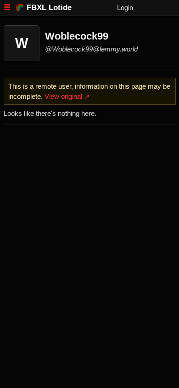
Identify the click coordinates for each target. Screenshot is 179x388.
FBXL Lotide (49, 7)
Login (125, 7)
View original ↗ (67, 96)
